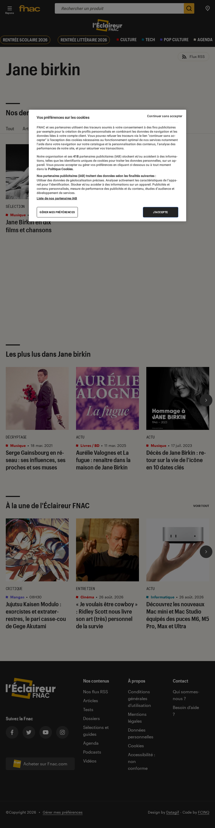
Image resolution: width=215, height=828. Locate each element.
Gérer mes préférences (57, 212)
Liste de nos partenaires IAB (57, 198)
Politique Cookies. (60, 169)
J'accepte (160, 212)
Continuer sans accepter (164, 116)
